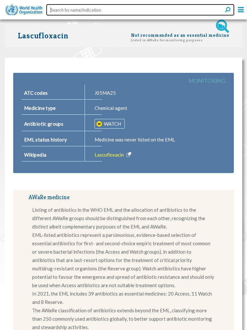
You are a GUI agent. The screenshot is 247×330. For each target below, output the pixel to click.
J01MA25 (105, 93)
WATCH (112, 124)
